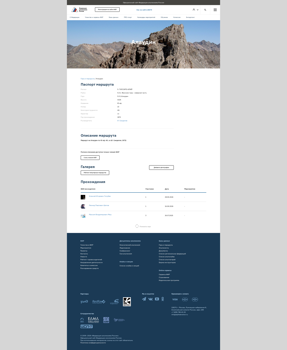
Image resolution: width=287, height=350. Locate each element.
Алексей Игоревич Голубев (100, 196)
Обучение (84, 271)
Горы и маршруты (88, 79)
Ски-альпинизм (126, 254)
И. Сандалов (122, 121)
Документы (163, 251)
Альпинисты (164, 248)
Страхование (164, 277)
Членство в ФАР (86, 245)
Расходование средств (89, 268)
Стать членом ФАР (90, 157)
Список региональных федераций (172, 254)
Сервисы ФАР (164, 274)
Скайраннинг (125, 251)
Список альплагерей (167, 259)
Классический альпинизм (130, 245)
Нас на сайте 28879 (144, 10)
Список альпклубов (166, 257)
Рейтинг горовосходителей (91, 259)
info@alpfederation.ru (179, 314)
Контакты (84, 254)
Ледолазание (125, 248)
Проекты (83, 251)
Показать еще (145, 226)
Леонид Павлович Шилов (99, 205)
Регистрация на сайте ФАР (107, 9)
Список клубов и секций (129, 266)
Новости (83, 257)
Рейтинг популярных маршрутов (95, 172)
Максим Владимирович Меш (100, 214)
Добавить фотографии (161, 167)
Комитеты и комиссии (89, 265)
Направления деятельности (91, 262)
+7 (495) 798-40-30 (178, 312)
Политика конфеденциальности (93, 343)
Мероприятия (85, 248)
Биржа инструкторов (167, 262)
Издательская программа (169, 280)
